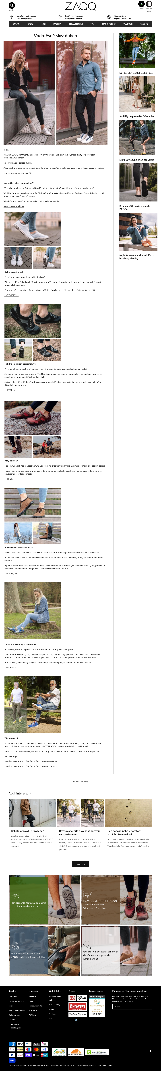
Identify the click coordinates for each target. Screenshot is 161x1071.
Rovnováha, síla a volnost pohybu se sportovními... (79, 832)
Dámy (30, 24)
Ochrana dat (14, 1015)
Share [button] (8, 150)
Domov (16, 24)
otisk (11, 1006)
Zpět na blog (82, 781)
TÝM (92, 24)
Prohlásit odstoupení (16, 1026)
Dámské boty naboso (55, 998)
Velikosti (128, 24)
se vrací (12, 1019)
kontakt (32, 996)
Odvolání (13, 996)
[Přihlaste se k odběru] (149, 1007)
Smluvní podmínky (17, 1010)
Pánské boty (54, 1004)
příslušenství (76, 24)
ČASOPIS (144, 24)
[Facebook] (151, 1051)
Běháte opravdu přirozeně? (27, 831)
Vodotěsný (54, 1014)
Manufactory (109, 24)
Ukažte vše (80, 864)
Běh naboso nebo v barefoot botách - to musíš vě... (124, 832)
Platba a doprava (16, 1001)
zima (51, 1018)
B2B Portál (34, 1010)
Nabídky (57, 24)
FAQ (31, 1001)
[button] (11, 5)
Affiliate (32, 1015)
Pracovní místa (35, 1006)
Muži (43, 24)
